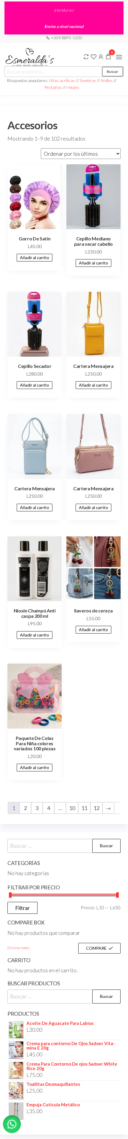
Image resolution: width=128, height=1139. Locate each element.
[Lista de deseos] (93, 56)
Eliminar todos (18, 948)
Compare (96, 948)
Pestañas (53, 87)
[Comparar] (86, 56)
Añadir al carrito (34, 257)
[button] (119, 57)
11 (84, 808)
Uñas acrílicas (62, 80)
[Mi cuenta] (101, 56)
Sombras (87, 80)
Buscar (112, 71)
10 (72, 808)
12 (96, 808)
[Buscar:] (64, 846)
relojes (72, 87)
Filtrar (22, 908)
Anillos (107, 80)
